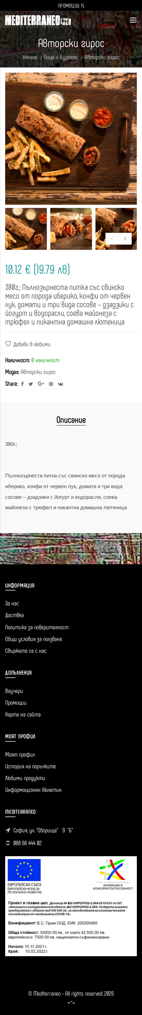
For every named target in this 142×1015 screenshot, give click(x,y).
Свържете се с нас (26, 650)
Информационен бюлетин (33, 789)
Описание (71, 419)
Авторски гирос (102, 57)
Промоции (16, 702)
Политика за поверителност (37, 627)
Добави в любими (32, 344)
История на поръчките (30, 766)
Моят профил (20, 754)
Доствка (14, 615)
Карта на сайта (23, 714)
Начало (30, 57)
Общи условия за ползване (33, 638)
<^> (71, 1002)
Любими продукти (25, 777)
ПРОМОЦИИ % (71, 5)
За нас (12, 603)
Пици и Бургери (61, 57)
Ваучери (14, 690)
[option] (26, 229)
